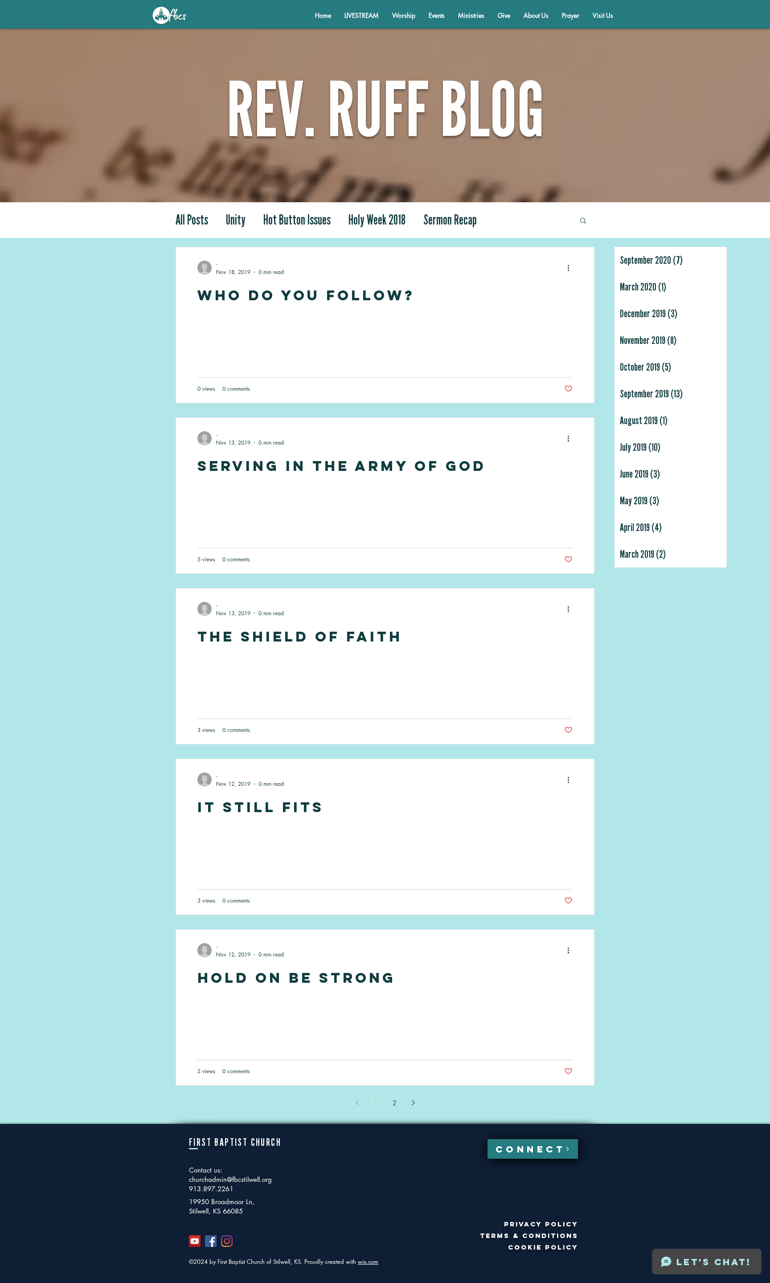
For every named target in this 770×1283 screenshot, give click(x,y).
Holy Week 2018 (376, 220)
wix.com (368, 1262)
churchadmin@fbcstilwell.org (230, 1179)
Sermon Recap (450, 220)
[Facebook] (211, 1241)
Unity (236, 220)
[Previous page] (357, 1103)
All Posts (192, 220)
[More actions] (571, 267)
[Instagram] (227, 1241)
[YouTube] (195, 1241)
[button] (536, 15)
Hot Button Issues (297, 220)
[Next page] (413, 1103)
